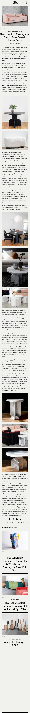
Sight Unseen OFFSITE (15, 31)
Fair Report (15, 600)
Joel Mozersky (10, 182)
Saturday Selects (15, 639)
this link (22, 51)
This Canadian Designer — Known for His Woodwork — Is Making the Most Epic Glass (15, 564)
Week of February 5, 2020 (15, 643)
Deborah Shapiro (15, 43)
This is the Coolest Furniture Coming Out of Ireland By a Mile (15, 606)
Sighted (15, 554)
